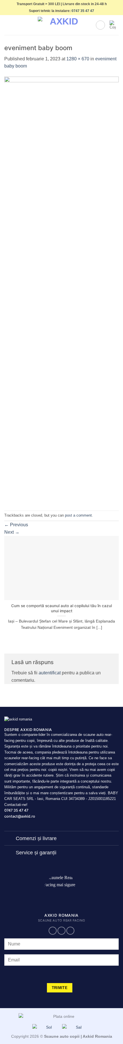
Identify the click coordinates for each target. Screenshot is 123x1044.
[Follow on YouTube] (70, 931)
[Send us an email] (61, 931)
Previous (16, 524)
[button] (7, 25)
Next (11, 532)
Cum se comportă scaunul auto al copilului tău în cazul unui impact (61, 608)
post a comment (78, 515)
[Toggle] (9, 839)
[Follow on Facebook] (53, 931)
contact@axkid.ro (19, 816)
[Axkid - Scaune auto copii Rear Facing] (61, 25)
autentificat (50, 672)
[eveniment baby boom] (61, 289)
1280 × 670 (77, 58)
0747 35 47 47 (83, 11)
